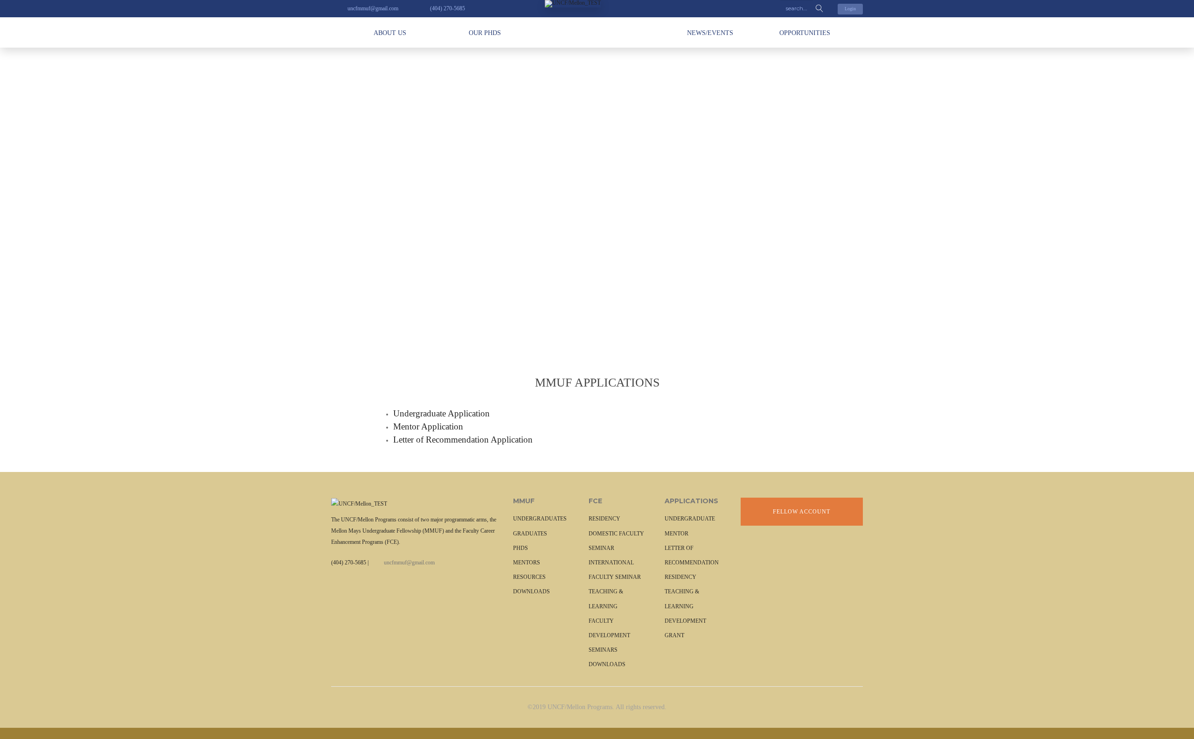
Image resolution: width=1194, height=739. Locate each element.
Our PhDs (485, 32)
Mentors (526, 562)
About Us (390, 32)
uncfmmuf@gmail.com (409, 562)
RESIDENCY (604, 518)
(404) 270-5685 (348, 562)
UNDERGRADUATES (540, 518)
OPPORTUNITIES (804, 32)
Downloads (531, 591)
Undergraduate (690, 518)
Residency (680, 577)
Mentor (676, 533)
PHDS (520, 548)
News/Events (710, 32)
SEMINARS (603, 650)
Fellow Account (801, 511)
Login (850, 8)
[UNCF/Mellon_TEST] (597, 3)
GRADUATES (530, 533)
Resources (529, 577)
